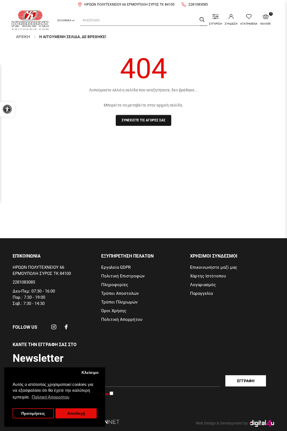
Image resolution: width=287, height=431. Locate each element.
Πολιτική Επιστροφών (123, 276)
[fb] (66, 329)
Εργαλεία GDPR (116, 267)
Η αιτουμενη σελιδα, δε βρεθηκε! (72, 36)
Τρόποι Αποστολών (120, 293)
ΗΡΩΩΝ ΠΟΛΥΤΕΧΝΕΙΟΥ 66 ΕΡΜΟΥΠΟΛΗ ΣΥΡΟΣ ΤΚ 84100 (129, 4)
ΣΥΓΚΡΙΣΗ (215, 23)
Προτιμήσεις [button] (33, 413)
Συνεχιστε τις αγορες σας (143, 120)
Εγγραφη (245, 381)
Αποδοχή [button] (76, 413)
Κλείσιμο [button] (90, 372)
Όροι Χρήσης (113, 310)
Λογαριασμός (203, 284)
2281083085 (198, 4)
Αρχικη (23, 36)
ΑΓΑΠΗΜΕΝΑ (249, 23)
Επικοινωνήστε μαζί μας (213, 267)
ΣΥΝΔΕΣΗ (231, 23)
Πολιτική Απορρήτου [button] (50, 397)
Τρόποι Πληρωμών (119, 302)
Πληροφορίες (114, 284)
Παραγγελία (201, 293)
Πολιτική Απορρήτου (121, 319)
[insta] (53, 329)
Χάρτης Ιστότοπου (208, 276)
